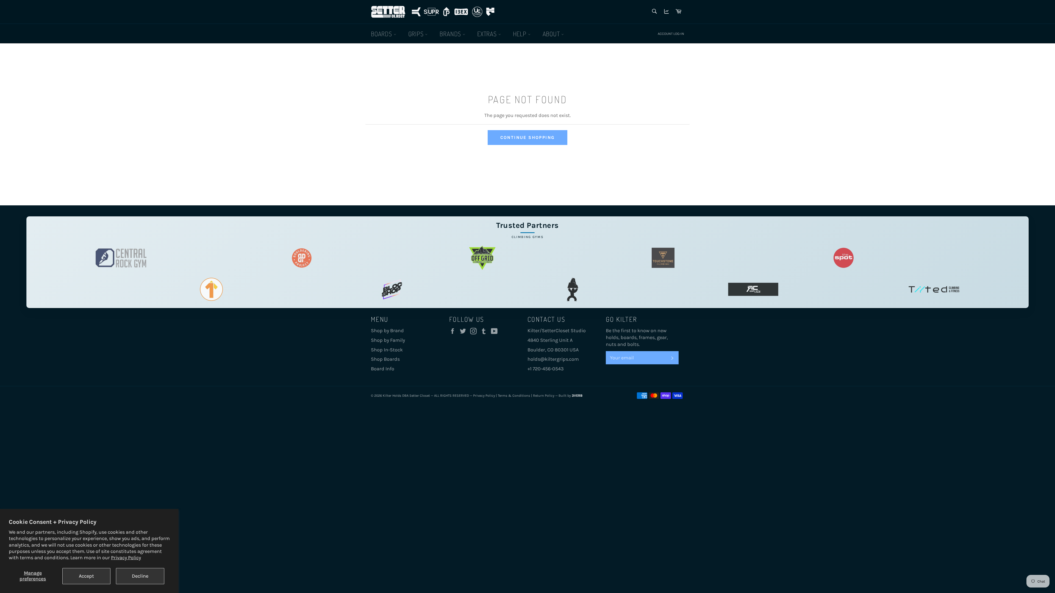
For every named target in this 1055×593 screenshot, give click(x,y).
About (552, 34)
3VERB (577, 395)
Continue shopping (527, 137)
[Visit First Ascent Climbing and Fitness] (211, 289)
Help (520, 34)
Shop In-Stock (387, 350)
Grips (416, 34)
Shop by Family (388, 340)
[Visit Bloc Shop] (391, 289)
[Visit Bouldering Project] (301, 258)
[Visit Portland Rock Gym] (572, 289)
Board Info (382, 369)
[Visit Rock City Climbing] (753, 289)
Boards (382, 34)
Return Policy (543, 395)
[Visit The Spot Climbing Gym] (843, 258)
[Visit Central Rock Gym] (121, 258)
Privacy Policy (126, 558)
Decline (140, 576)
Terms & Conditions (514, 395)
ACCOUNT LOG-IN (671, 34)
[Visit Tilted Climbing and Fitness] (933, 289)
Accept (86, 576)
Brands (451, 34)
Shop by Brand (387, 331)
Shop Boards (385, 359)
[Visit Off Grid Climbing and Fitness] (482, 258)
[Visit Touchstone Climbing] (663, 258)
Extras (487, 34)
